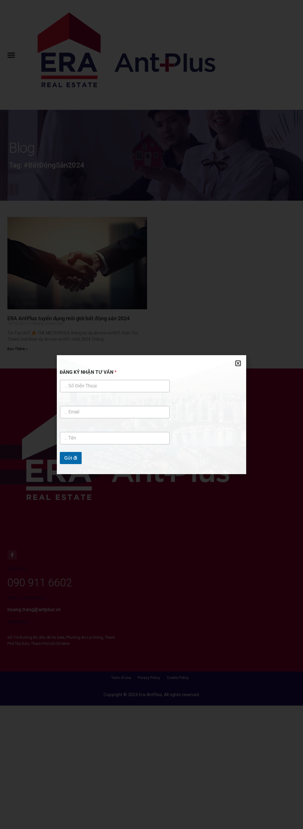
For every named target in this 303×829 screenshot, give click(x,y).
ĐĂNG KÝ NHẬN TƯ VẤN (88, 372)
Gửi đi (70, 458)
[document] (151, 414)
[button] (238, 363)
